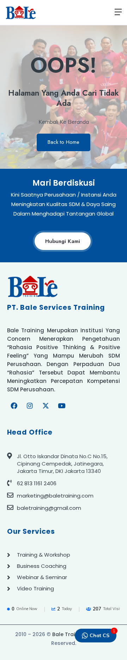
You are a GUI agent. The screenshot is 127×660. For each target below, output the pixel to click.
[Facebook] (13, 405)
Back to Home (63, 142)
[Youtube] (61, 405)
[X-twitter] (45, 405)
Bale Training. (69, 634)
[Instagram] (29, 405)
